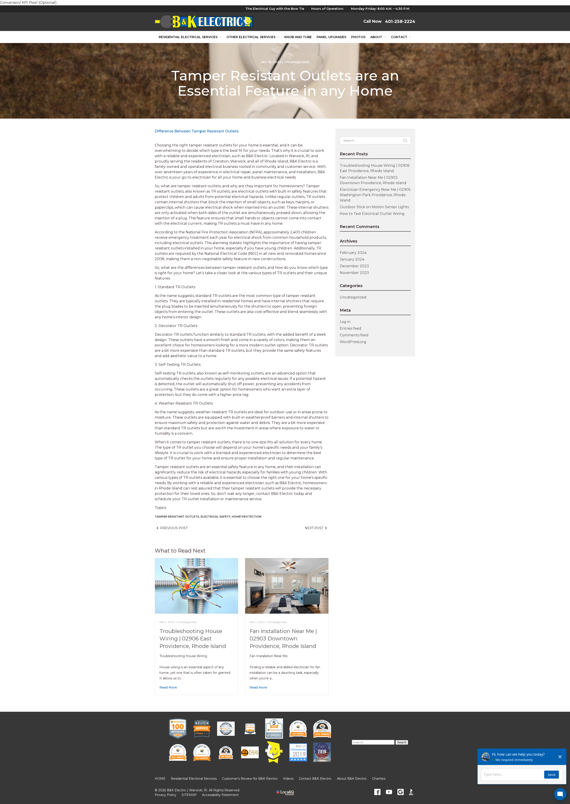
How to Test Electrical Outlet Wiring (372, 214)
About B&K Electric (352, 779)
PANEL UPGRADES (331, 37)
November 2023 (354, 273)
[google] (400, 792)
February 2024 (353, 253)
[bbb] (412, 792)
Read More (168, 687)
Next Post (314, 528)
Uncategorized (296, 62)
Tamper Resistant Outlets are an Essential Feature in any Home (285, 83)
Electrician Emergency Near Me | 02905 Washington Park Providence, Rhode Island (375, 194)
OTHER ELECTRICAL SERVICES (250, 37)
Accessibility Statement (220, 795)
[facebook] (377, 792)
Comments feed (354, 335)
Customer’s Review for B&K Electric (250, 779)
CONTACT (399, 37)
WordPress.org (353, 342)
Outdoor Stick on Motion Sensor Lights (374, 207)
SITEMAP (189, 795)
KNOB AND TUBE (298, 37)
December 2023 (354, 266)
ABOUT (376, 37)
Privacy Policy (165, 795)
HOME (160, 779)
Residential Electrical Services (188, 37)
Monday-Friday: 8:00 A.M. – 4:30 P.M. (380, 9)
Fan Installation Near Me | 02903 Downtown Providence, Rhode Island (283, 638)
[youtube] (389, 792)
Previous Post (173, 528)
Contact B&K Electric (315, 779)
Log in (345, 322)
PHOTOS (358, 37)
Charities (378, 779)
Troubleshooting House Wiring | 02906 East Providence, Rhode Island (192, 638)
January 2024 (352, 259)
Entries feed (350, 328)
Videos (288, 779)
